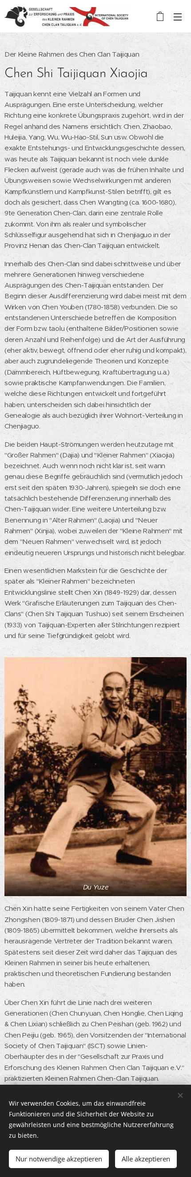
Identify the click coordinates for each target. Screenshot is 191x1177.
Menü (178, 16)
